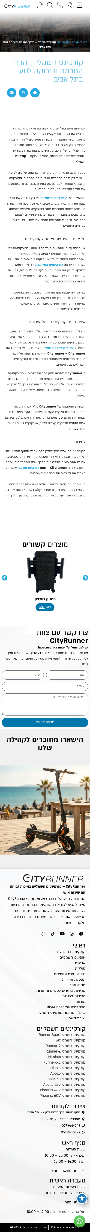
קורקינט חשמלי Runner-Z (65, 1051)
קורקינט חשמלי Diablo (67, 1068)
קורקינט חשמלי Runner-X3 (64, 1079)
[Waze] (43, 934)
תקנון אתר (77, 985)
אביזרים (79, 962)
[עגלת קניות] (40, 5)
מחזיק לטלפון (45, 598)
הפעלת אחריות (73, 979)
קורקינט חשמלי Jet (70, 1040)
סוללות (80, 968)
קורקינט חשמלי (28, 468)
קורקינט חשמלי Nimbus (66, 1056)
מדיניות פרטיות (73, 996)
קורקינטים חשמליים (53, 198)
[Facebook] (81, 934)
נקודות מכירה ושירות (69, 974)
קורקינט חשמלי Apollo (67, 1073)
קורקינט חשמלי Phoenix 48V (62, 1090)
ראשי (84, 42)
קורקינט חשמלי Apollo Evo (64, 1084)
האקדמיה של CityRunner (65, 1007)
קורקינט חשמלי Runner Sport (62, 1034)
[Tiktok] (53, 934)
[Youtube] (62, 934)
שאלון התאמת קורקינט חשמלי (62, 1012)
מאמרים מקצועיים (68, 42)
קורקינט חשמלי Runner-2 (65, 1045)
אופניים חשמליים (72, 957)
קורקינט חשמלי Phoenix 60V (62, 1095)
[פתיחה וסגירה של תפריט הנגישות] (81, 1198)
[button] (35, 92)
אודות (81, 1001)
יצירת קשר (77, 1018)
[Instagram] (72, 934)
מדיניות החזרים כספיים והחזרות (60, 990)
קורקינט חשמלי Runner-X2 (64, 1062)
